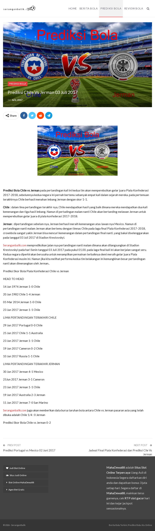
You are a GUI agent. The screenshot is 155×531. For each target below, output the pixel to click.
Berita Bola (89, 8)
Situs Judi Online (18, 475)
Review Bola (133, 8)
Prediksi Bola (111, 8)
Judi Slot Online (17, 468)
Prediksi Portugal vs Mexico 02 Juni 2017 (29, 450)
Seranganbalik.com (14, 245)
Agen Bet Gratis (16, 489)
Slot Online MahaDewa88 (21, 482)
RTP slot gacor (134, 498)
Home (73, 8)
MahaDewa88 (115, 467)
